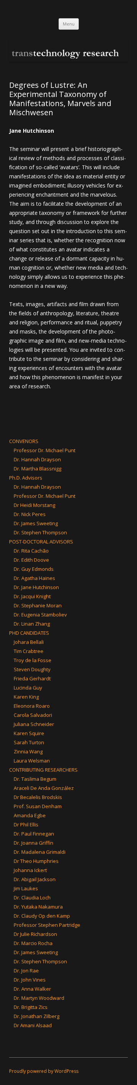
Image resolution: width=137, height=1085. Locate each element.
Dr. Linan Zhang (32, 623)
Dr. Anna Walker (32, 988)
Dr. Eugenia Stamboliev (40, 614)
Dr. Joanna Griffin (33, 842)
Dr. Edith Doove (31, 559)
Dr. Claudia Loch (32, 897)
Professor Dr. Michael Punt (44, 450)
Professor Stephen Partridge (47, 924)
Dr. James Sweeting (36, 523)
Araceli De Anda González (44, 788)
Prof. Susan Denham (38, 806)
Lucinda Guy (28, 687)
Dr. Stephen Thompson (40, 532)
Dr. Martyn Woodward (39, 997)
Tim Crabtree (28, 651)
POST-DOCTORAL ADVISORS (41, 541)
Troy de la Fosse (32, 660)
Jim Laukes (26, 888)
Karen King (26, 696)
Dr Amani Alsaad (33, 1025)
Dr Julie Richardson (35, 934)
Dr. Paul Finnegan (34, 833)
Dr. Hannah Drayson (37, 459)
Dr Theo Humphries (36, 861)
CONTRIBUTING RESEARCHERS (43, 769)
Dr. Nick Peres (30, 514)
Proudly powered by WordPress (43, 1071)
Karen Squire (29, 733)
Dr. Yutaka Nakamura (38, 906)
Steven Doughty (32, 669)
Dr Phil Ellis (26, 824)
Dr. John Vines (30, 979)
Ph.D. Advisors (25, 477)
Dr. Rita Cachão (31, 550)
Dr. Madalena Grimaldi (39, 851)
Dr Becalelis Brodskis (38, 797)
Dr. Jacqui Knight (32, 596)
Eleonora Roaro (32, 705)
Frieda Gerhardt (32, 678)
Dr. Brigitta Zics (31, 1007)
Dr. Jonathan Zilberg (36, 1016)
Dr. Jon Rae (26, 970)
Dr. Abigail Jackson (35, 879)
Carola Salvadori (33, 715)
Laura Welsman (32, 760)
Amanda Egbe (30, 815)
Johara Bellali (29, 642)
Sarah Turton (29, 742)
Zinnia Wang (28, 751)
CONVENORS (23, 441)
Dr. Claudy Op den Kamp (42, 915)
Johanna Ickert (30, 870)
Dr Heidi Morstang (34, 505)
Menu (69, 24)
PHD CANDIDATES (29, 632)
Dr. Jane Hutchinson (36, 587)
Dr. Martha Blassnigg (37, 468)
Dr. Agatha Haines (34, 578)
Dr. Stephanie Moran (38, 605)
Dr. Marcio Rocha (33, 943)
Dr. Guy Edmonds (34, 569)
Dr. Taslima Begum (35, 778)
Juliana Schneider (34, 724)
